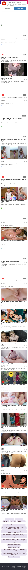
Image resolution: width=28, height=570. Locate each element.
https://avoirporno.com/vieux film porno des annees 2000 (14, 550)
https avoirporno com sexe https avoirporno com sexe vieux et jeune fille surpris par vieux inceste (14, 541)
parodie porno (18, 518)
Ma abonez (20, 8)
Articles (3, 566)
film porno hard (9, 518)
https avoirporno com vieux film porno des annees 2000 (14, 554)
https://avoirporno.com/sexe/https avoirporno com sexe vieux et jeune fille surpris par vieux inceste (14, 536)
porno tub (13, 521)
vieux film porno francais (14, 544)
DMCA (7, 566)
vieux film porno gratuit (14, 547)
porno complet (21, 521)
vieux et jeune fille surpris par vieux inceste (14, 524)
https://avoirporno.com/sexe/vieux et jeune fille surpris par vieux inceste (14, 528)
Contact (19, 566)
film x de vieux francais (14, 557)
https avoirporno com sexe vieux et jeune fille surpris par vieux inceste (14, 531)
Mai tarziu (7, 8)
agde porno (6, 521)
